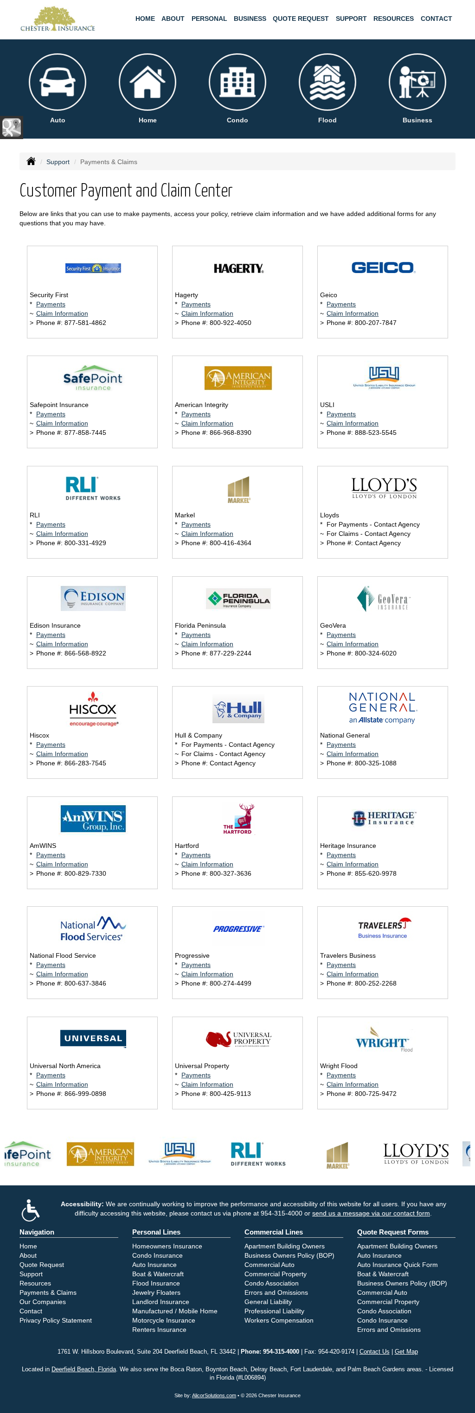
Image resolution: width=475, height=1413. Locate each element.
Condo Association (271, 1283)
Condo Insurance (157, 1255)
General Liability (268, 1301)
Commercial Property (275, 1274)
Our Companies (42, 1301)
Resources (35, 1283)
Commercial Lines (273, 1232)
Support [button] (351, 18)
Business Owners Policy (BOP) (289, 1255)
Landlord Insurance (160, 1301)
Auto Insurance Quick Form (397, 1264)
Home (145, 18)
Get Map (406, 1352)
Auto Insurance (154, 1264)
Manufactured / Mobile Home (175, 1311)
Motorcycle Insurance (163, 1320)
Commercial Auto (269, 1264)
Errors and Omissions (276, 1292)
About (173, 18)
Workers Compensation (279, 1320)
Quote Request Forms (393, 1232)
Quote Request (41, 1264)
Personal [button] (209, 18)
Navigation (36, 1232)
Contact (436, 18)
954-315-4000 (281, 1213)
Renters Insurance (159, 1329)
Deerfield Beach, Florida (83, 1369)
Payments (50, 304)
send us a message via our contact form (371, 1213)
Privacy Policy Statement (55, 1320)
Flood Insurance (156, 1283)
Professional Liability (274, 1311)
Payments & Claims (48, 1292)
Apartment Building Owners (284, 1246)
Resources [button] (393, 18)
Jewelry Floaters (156, 1292)
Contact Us (374, 1352)
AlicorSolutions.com (214, 1395)
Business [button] (250, 18)
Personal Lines (156, 1232)
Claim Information (62, 313)
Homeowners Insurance (167, 1246)
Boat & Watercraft (158, 1274)
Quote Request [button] (301, 18)
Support (58, 161)
